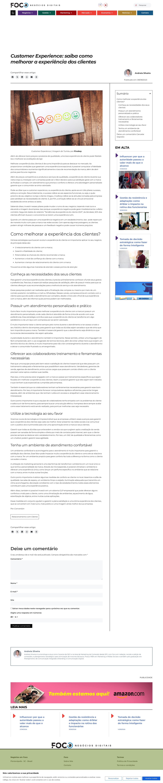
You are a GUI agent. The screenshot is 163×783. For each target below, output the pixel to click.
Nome (14, 583)
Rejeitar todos (132, 778)
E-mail (14, 592)
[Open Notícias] (131, 13)
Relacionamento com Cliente (25, 517)
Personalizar (113, 778)
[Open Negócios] (32, 13)
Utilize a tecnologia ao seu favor (132, 125)
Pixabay (78, 151)
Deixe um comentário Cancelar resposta (130, 135)
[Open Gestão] (50, 13)
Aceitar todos (151, 778)
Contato (67, 765)
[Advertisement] (81, 32)
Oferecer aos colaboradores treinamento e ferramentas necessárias (130, 119)
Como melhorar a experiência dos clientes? (131, 100)
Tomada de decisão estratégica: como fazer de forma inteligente (133, 242)
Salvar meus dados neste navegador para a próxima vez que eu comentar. (46, 608)
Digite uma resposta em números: (26, 613)
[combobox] (142, 5)
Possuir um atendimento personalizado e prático (129, 112)
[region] (81, 776)
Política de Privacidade (127, 761)
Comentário (17, 559)
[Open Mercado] (91, 13)
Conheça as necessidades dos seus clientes (133, 106)
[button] (13, 77)
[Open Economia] (112, 13)
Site (12, 600)
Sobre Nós (68, 761)
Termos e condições (126, 765)
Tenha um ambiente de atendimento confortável (129, 129)
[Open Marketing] (71, 13)
